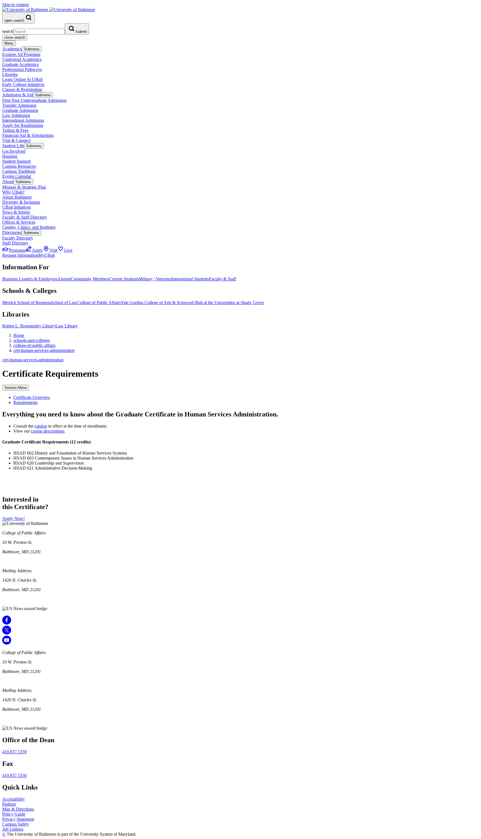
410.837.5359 (14, 751)
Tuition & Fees (15, 130)
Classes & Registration (22, 89)
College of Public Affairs (99, 302)
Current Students (124, 279)
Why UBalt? (13, 192)
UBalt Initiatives (16, 207)
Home (18, 335)
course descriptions (47, 431)
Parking (9, 804)
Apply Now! (13, 518)
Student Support (16, 161)
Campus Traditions (18, 171)
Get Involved (13, 151)
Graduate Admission (20, 110)
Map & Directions (18, 809)
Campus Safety (15, 824)
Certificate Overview (31, 397)
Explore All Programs (21, 54)
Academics (12, 48)
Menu (8, 43)
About (7, 181)
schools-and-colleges (31, 340)
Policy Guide (13, 814)
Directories (11, 232)
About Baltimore (17, 197)
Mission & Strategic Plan (24, 187)
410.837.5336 (14, 775)
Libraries (10, 74)
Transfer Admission (19, 105)
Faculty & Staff (222, 279)
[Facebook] (6, 623)
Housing (9, 156)
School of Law (64, 302)
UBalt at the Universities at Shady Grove (228, 302)
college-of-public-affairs (34, 345)
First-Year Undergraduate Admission (34, 100)
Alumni (64, 279)
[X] (6, 633)
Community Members (90, 279)
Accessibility (13, 799)
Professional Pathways (22, 69)
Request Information (20, 255)
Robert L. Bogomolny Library (28, 326)
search (7, 31)
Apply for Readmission (22, 125)
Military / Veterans (155, 279)
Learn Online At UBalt (22, 79)
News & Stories (16, 212)
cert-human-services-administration (44, 350)
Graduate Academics (20, 64)
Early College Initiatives (23, 84)
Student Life (13, 145)
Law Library (66, 326)
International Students (190, 279)
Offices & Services (18, 222)
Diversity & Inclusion (21, 202)
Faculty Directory (17, 238)
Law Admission (16, 115)
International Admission (23, 120)
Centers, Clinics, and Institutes (28, 227)
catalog (41, 426)
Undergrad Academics (21, 59)
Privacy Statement (18, 819)
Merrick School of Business (26, 302)
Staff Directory (15, 243)
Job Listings (12, 829)
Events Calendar (16, 176)
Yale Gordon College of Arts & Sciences (156, 302)
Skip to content (15, 4)
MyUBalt (46, 255)
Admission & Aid (17, 94)
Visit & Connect (16, 140)
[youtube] (6, 643)
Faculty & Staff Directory (24, 217)
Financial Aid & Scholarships (28, 135)
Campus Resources (19, 166)
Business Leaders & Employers (29, 279)
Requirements (25, 402)
